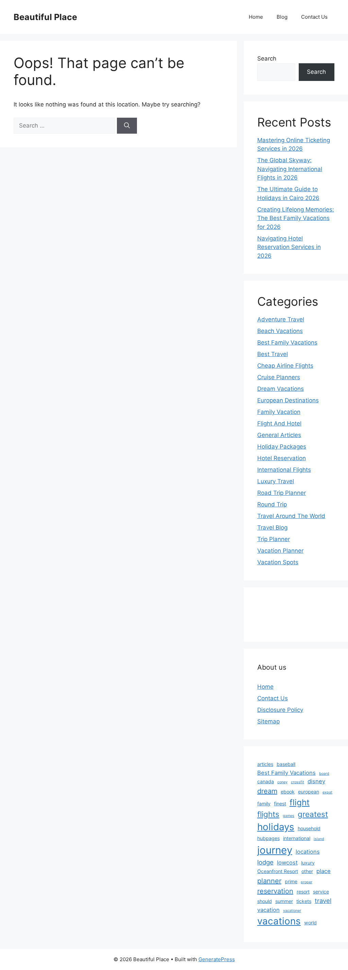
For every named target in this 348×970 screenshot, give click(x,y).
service (321, 891)
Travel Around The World (291, 516)
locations (308, 851)
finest (280, 803)
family (264, 803)
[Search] (127, 126)
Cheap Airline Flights (285, 365)
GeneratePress (216, 959)
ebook (288, 792)
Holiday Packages (281, 446)
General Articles (279, 435)
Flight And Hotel (279, 423)
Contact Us (314, 17)
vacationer (292, 910)
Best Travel (272, 354)
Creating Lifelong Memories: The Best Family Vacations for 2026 (295, 218)
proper (306, 882)
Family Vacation (278, 411)
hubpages (268, 838)
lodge (265, 862)
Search (266, 58)
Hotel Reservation (281, 458)
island (319, 839)
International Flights (284, 469)
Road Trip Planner (281, 492)
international (296, 838)
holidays (275, 827)
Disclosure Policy (280, 709)
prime (291, 881)
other (307, 871)
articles (265, 764)
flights (268, 814)
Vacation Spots (277, 562)
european (308, 792)
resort (303, 891)
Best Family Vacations (287, 342)
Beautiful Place (45, 17)
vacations (279, 921)
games (288, 816)
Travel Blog (272, 527)
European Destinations (288, 400)
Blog (282, 17)
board (324, 773)
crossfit (297, 782)
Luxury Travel (275, 481)
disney (316, 781)
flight (300, 802)
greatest (313, 814)
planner (269, 881)
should (264, 901)
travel (323, 900)
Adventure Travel (280, 319)
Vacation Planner (280, 550)
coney (282, 782)
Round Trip (272, 504)
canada (265, 781)
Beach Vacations (280, 331)
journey (274, 850)
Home (256, 17)
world (310, 922)
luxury (308, 863)
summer (284, 901)
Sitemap (268, 721)
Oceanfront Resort (277, 871)
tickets (303, 901)
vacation (268, 909)
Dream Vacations (280, 388)
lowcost (287, 862)
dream (267, 791)
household (309, 828)
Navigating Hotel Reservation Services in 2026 (289, 247)
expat (327, 792)
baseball (286, 764)
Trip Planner (273, 539)
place (323, 871)
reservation (275, 891)
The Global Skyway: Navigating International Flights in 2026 (289, 169)
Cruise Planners (278, 377)
